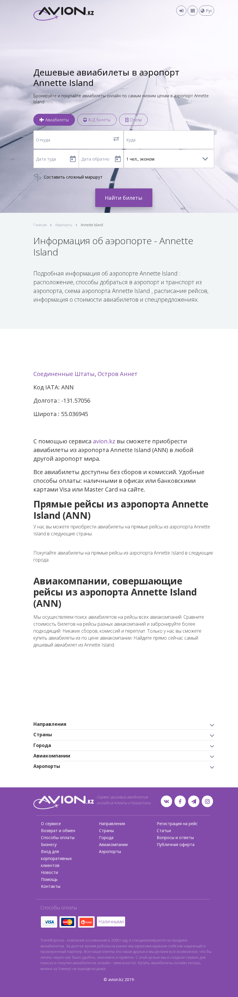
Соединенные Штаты (64, 374)
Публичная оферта (175, 844)
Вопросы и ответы (175, 837)
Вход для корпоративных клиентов (56, 858)
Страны (106, 830)
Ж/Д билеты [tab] (99, 120)
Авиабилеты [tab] (56, 120)
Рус (208, 10)
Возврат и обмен (58, 830)
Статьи (164, 830)
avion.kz (104, 441)
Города (106, 837)
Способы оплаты (58, 837)
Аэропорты (63, 224)
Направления (112, 823)
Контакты (50, 886)
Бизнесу (49, 844)
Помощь (49, 879)
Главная (40, 224)
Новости (49, 872)
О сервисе (51, 823)
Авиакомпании (113, 844)
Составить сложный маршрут (72, 177)
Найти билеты (124, 197)
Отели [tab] (135, 120)
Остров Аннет (118, 374)
